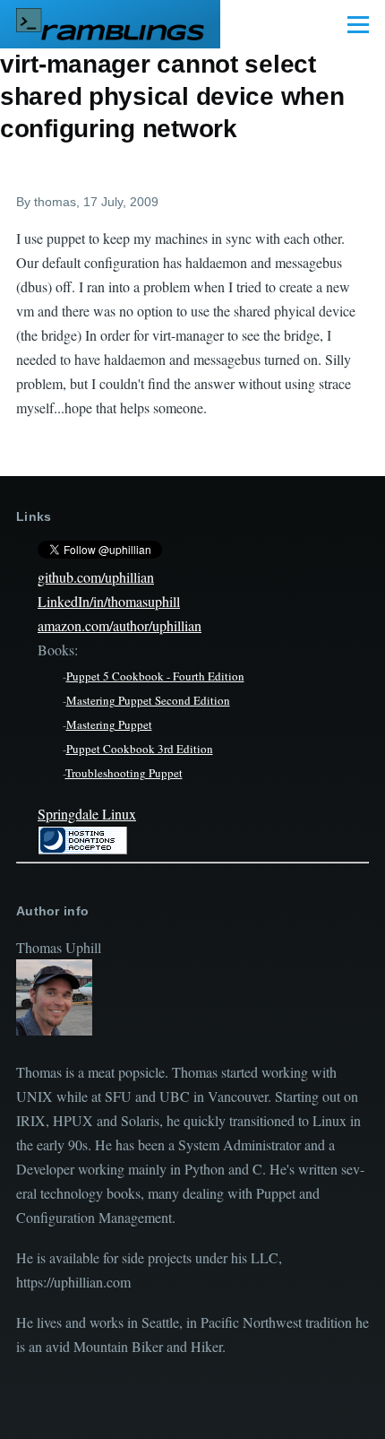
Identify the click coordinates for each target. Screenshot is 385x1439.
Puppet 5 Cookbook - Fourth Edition (155, 676)
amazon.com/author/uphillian (119, 625)
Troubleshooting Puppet (124, 773)
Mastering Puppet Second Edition (148, 700)
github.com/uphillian (96, 577)
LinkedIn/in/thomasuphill (109, 601)
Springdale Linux (87, 813)
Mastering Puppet (109, 724)
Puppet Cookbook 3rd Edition (139, 749)
